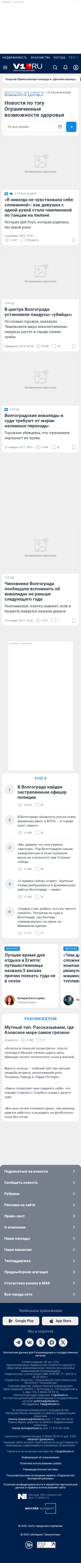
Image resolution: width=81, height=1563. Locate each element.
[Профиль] (76, 67)
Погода (59, 57)
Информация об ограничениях (41, 1457)
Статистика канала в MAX (27, 1283)
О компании (14, 1227)
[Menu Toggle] (5, 67)
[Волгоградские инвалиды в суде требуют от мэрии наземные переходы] (40, 380)
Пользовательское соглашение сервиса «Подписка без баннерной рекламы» (40, 1477)
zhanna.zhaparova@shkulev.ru (26, 1419)
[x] (63, 1342)
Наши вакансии (18, 1249)
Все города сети (18, 1294)
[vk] (29, 1342)
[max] (52, 1342)
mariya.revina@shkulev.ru (27, 1428)
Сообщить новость (21, 1182)
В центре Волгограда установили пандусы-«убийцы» (38, 312)
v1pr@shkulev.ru (64, 1451)
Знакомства (40, 57)
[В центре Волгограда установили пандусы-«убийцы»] (40, 273)
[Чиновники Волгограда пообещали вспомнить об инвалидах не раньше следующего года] (40, 548)
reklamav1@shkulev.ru (40, 1439)
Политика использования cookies (40, 1463)
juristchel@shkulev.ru (46, 1401)
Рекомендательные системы (40, 1469)
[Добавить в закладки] (73, 240)
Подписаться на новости (26, 1171)
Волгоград (13, 92)
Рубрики (11, 1194)
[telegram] (18, 1342)
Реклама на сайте (19, 1205)
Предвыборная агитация (26, 1272)
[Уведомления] (65, 67)
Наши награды (17, 1238)
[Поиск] (55, 67)
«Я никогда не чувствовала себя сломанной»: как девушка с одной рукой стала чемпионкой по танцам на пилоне (39, 207)
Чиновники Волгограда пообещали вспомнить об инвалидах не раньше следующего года (32, 591)
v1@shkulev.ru (59, 1395)
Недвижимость (15, 57)
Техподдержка (17, 1261)
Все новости (34, 92)
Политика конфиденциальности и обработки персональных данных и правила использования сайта (40, 1486)
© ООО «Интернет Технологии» (41, 1534)
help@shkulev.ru (49, 1404)
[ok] (40, 1342)
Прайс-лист (14, 1216)
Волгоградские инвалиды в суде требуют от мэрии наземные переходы (34, 420)
